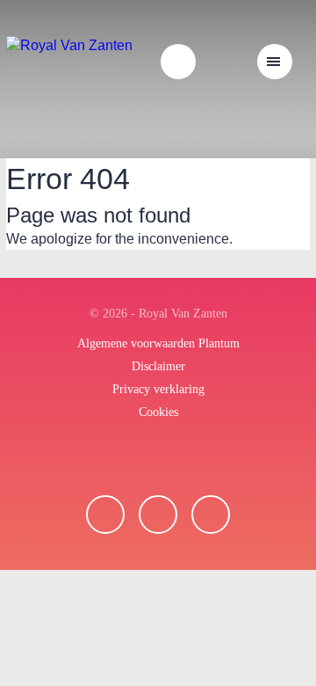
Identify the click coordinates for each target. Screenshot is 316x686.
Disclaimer (158, 366)
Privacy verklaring (158, 389)
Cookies (158, 412)
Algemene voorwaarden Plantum (158, 343)
